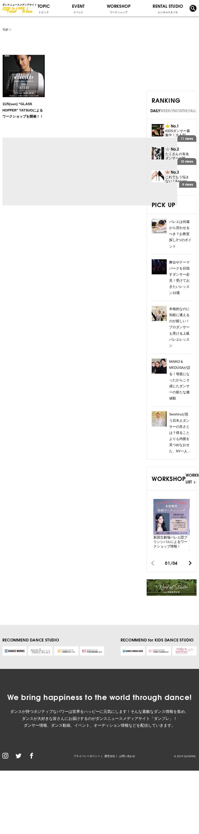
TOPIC (44, 8)
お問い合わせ (127, 756)
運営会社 (109, 756)
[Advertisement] (48, 171)
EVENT (78, 8)
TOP (5, 30)
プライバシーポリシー (87, 756)
